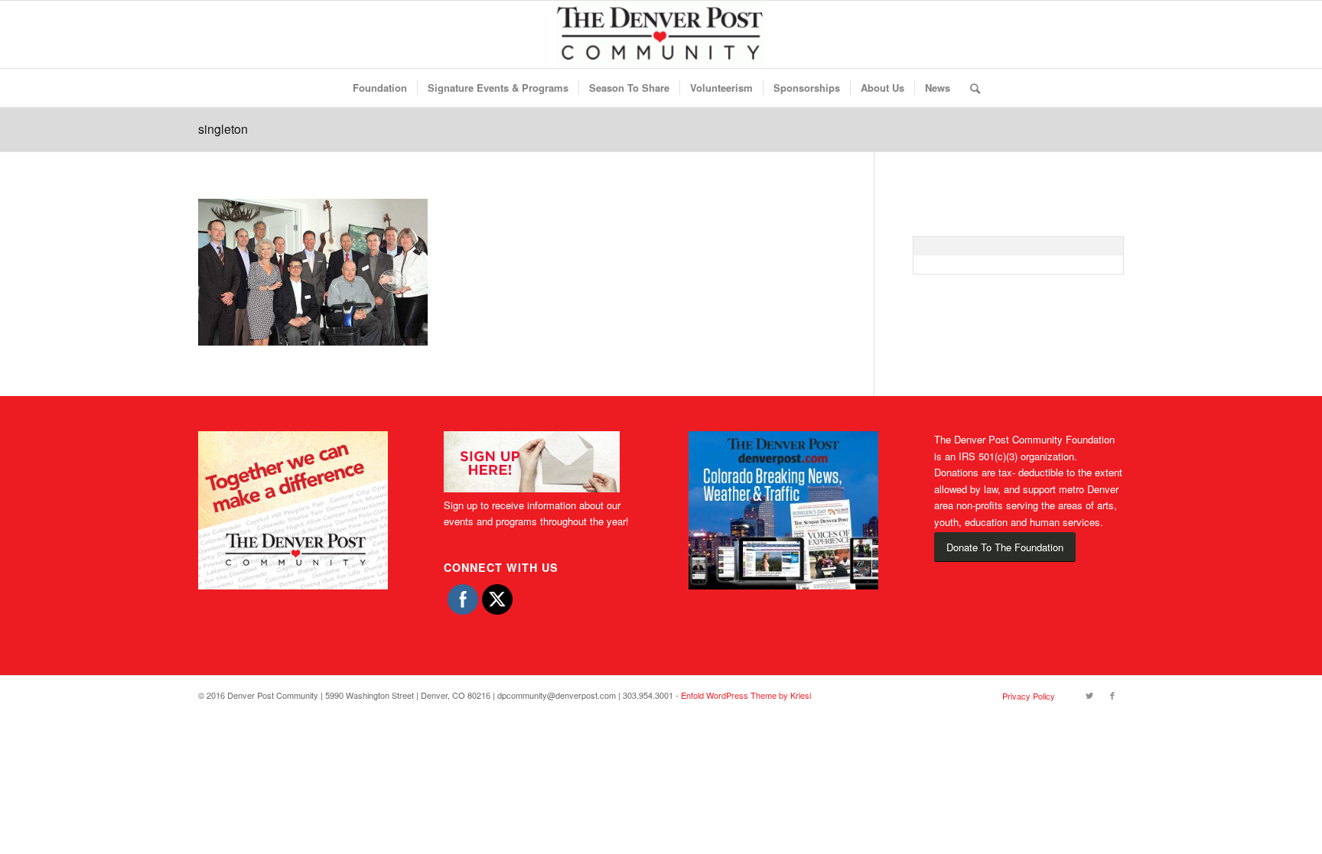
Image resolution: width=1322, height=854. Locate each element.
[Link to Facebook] (1112, 695)
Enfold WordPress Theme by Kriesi (746, 695)
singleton (223, 129)
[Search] (970, 88)
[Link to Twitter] (1089, 695)
